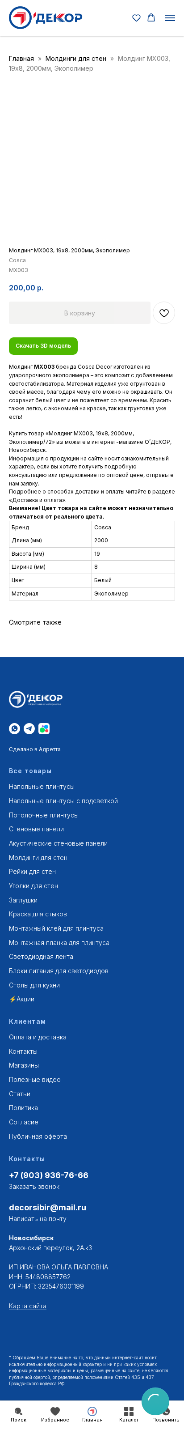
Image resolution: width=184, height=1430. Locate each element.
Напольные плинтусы (42, 786)
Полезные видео (35, 1079)
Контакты (23, 1051)
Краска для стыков (38, 914)
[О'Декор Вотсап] (14, 728)
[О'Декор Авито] (44, 728)
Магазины (24, 1065)
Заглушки (23, 900)
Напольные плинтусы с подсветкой (63, 800)
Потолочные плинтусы (44, 815)
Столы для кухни (34, 985)
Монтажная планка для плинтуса (59, 942)
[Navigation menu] (170, 18)
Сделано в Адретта (35, 749)
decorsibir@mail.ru (47, 1207)
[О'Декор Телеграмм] (29, 728)
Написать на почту (38, 1218)
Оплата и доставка (38, 1037)
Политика (23, 1107)
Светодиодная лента (41, 956)
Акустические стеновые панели (58, 843)
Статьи (19, 1094)
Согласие (23, 1122)
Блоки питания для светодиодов (59, 971)
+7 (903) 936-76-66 (48, 1175)
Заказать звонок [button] (34, 1186)
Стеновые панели (36, 829)
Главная (21, 58)
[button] (136, 17)
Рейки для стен (32, 871)
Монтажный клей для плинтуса (56, 928)
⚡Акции (21, 999)
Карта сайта (27, 1306)
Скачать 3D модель (43, 345)
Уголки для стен (33, 885)
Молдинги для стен (77, 58)
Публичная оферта (38, 1136)
